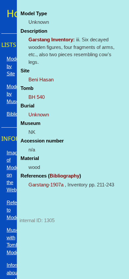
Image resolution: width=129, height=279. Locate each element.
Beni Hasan (41, 79)
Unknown (38, 114)
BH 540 (36, 97)
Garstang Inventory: (51, 39)
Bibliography (64, 176)
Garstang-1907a (46, 184)
